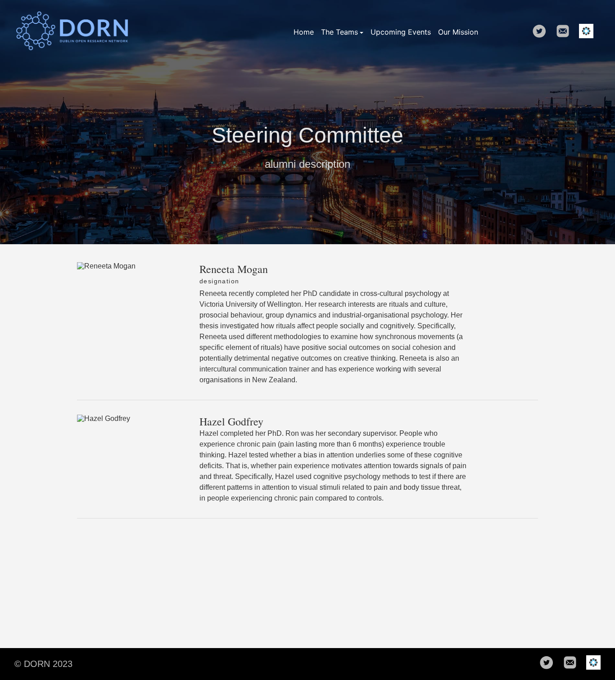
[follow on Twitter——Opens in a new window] (542, 32)
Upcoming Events (401, 31)
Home (304, 31)
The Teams (339, 31)
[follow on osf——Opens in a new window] (589, 32)
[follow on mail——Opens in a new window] (565, 32)
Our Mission (458, 31)
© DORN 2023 (43, 664)
